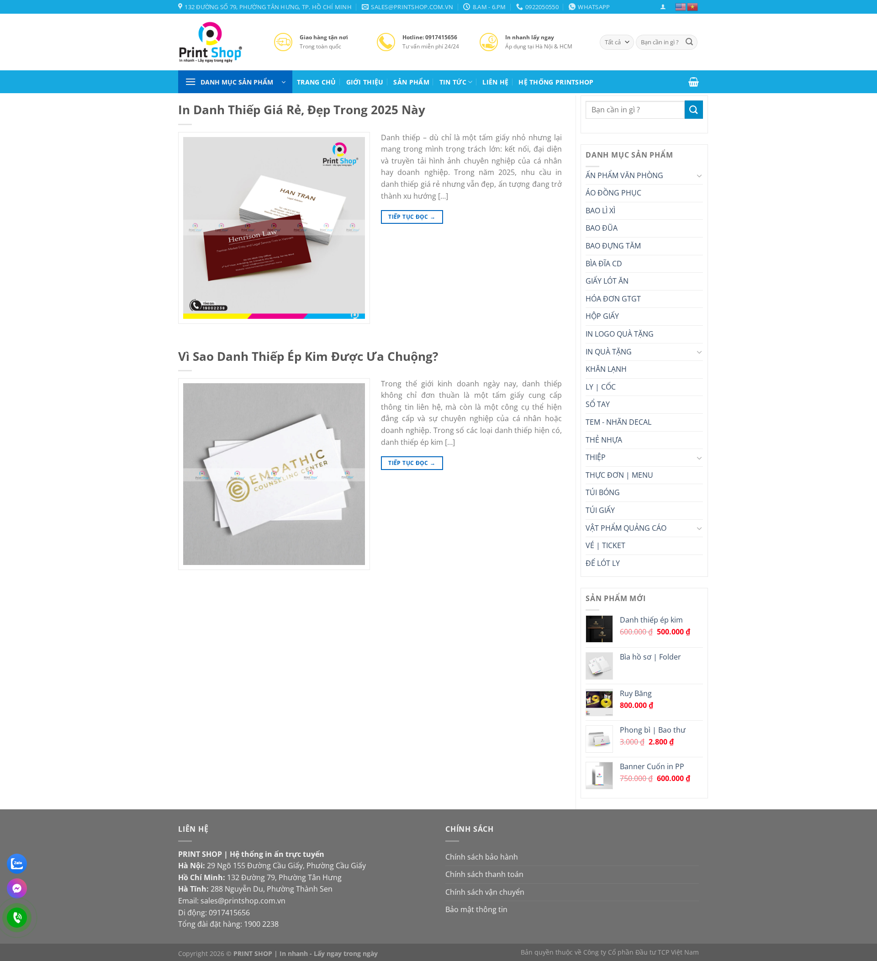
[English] (681, 6)
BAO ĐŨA (602, 228)
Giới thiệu (365, 82)
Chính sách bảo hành (481, 857)
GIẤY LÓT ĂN (607, 281)
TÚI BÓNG (603, 492)
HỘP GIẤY (602, 316)
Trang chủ (316, 82)
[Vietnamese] (693, 6)
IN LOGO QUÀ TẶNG (620, 334)
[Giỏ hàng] (693, 82)
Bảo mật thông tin (476, 909)
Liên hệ (495, 82)
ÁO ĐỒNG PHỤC (613, 193)
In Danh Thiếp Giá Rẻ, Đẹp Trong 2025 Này (301, 110)
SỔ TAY (598, 404)
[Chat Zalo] (17, 864)
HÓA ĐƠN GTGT (613, 299)
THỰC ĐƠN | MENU (619, 475)
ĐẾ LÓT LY (603, 563)
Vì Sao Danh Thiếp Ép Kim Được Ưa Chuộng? (308, 356)
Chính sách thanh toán (484, 874)
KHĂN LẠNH (606, 369)
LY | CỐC (601, 387)
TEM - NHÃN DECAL (618, 422)
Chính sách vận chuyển (484, 892)
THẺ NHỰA (604, 440)
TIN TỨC (452, 82)
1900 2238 (261, 924)
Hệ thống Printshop (555, 82)
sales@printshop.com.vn (243, 901)
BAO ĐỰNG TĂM (613, 246)
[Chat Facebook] (17, 888)
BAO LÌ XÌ (600, 211)
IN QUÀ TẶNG (609, 352)
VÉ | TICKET (605, 545)
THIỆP (596, 457)
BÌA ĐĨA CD (604, 264)
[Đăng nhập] (663, 6)
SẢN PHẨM (411, 82)
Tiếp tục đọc (411, 217)
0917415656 (229, 913)
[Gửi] (689, 42)
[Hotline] (17, 918)
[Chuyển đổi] (699, 175)
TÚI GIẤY (600, 510)
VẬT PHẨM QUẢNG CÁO (626, 528)
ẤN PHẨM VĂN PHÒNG (624, 175)
